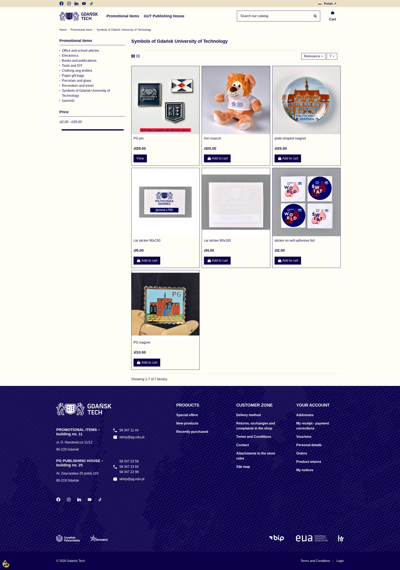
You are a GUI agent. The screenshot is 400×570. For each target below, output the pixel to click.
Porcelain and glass (76, 80)
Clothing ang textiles (77, 70)
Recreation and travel (78, 85)
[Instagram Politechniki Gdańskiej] (69, 3)
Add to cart (220, 158)
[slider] (61, 129)
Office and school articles (80, 50)
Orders (301, 453)
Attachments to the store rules (255, 456)
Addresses (305, 415)
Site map (243, 466)
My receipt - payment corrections (312, 426)
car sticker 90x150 (147, 240)
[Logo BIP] (277, 538)
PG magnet (142, 342)
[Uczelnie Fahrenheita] (68, 538)
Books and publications (79, 60)
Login (340, 560)
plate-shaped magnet (290, 138)
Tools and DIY (72, 65)
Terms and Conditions (253, 436)
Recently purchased (192, 431)
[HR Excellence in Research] (341, 538)
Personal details (309, 445)
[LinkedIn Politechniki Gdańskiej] (76, 3)
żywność (68, 100)
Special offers (187, 415)
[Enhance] (99, 538)
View (140, 158)
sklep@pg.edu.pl (131, 437)
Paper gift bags (73, 75)
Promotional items (75, 41)
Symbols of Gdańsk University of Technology (86, 93)
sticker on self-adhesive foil (295, 240)
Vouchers (303, 436)
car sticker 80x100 (217, 240)
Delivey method (248, 415)
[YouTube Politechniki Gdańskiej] (84, 3)
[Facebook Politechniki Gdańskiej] (61, 3)
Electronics (70, 55)
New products (187, 423)
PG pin (139, 138)
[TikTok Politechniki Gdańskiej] (91, 3)
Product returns (308, 461)
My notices (304, 470)
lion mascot (212, 138)
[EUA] (312, 538)
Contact (242, 445)
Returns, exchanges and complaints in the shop (255, 426)
